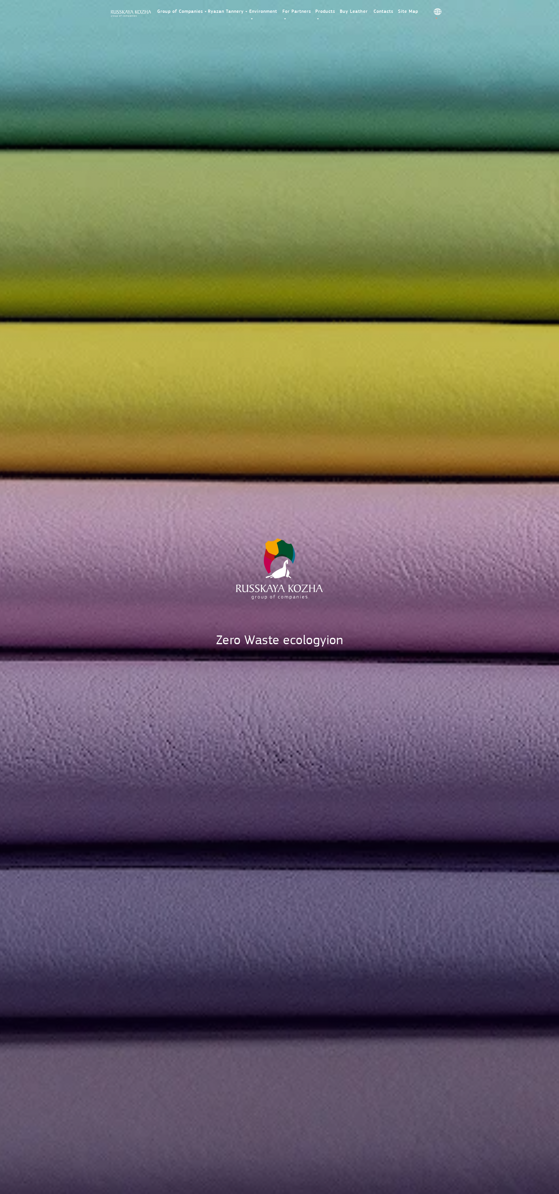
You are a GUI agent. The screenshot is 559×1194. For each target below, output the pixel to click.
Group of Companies (180, 11)
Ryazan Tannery (226, 11)
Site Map (408, 11)
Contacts (383, 11)
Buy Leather (354, 11)
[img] (131, 13)
